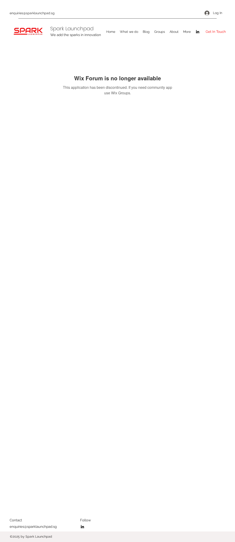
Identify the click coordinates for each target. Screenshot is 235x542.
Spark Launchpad (72, 28)
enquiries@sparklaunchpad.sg (32, 13)
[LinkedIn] (197, 31)
